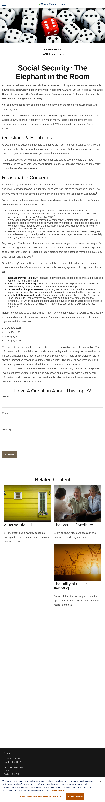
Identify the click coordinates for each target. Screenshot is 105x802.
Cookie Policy (57, 790)
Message (7, 429)
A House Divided (18, 525)
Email (5, 413)
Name (5, 396)
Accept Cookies (75, 796)
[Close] (101, 781)
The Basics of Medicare (73, 525)
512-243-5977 (16, 758)
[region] (52, 789)
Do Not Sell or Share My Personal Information (41, 796)
